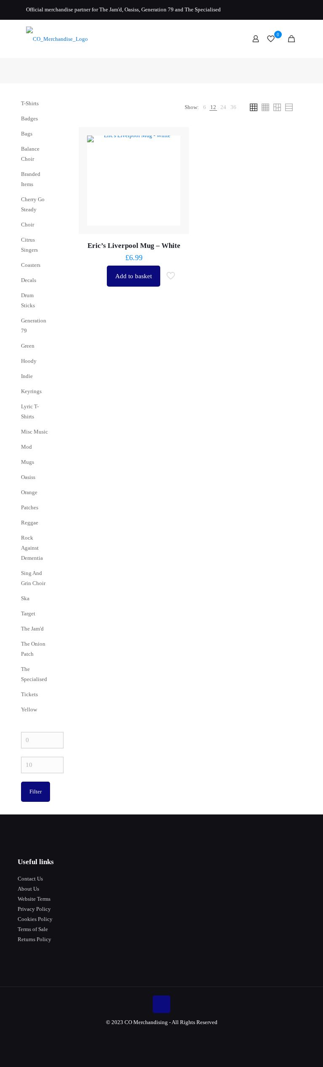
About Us (28, 889)
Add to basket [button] (133, 276)
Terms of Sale (33, 929)
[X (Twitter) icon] (281, 9)
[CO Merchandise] (57, 39)
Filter (35, 791)
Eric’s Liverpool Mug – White (133, 246)
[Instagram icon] (292, 9)
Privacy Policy (34, 909)
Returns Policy (34, 939)
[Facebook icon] (271, 9)
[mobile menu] (226, 39)
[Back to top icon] (161, 1004)
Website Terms (34, 899)
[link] (204, 107)
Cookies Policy (35, 919)
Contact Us (30, 878)
